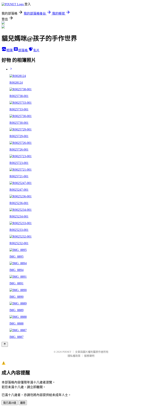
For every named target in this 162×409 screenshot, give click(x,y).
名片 (36, 50)
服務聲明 (89, 355)
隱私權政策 (74, 355)
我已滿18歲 (9, 402)
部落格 (23, 50)
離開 (22, 402)
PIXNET (66, 351)
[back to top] (5, 344)
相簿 (9, 50)
